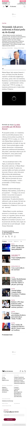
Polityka (4, 23)
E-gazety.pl (16, 389)
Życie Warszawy (18, 396)
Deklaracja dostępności (19, 383)
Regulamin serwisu (18, 380)
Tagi (21, 241)
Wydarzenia (13, 6)
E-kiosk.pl (16, 387)
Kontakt (4, 378)
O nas (3, 377)
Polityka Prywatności (19, 377)
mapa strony (5, 403)
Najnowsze (16, 241)
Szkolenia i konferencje (7, 401)
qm (3, 68)
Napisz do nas (5, 380)
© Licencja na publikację (8, 231)
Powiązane (4, 241)
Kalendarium (17, 403)
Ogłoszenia (4, 389)
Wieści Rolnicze (17, 395)
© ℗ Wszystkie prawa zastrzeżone (10, 232)
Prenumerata (5, 390)
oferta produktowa (6, 405)
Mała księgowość (18, 392)
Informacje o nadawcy (19, 381)
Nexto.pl (16, 390)
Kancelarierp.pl (17, 393)
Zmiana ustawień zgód (19, 378)
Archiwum (4, 392)
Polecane (10, 241)
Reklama (4, 387)
